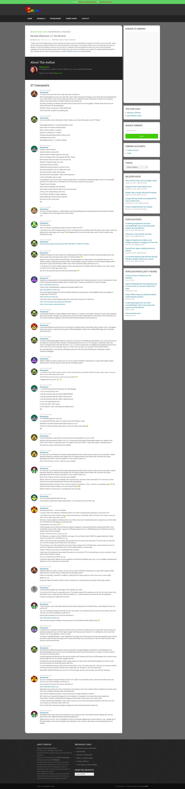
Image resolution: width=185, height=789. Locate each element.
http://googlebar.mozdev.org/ (50, 289)
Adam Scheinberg (62, 757)
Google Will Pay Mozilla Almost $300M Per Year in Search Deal (140, 200)
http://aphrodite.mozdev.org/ (50, 618)
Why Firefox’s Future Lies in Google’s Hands (141, 181)
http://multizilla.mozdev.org (49, 284)
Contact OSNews (82, 761)
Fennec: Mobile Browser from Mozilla (138, 207)
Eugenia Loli (36, 40)
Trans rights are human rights (86, 765)
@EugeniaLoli (58, 73)
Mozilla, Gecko (42, 32)
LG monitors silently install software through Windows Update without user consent (141, 258)
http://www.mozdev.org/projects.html (52, 304)
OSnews (39, 786)
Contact (85, 18)
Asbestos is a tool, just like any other (138, 234)
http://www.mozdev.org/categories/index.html (55, 302)
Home (29, 18)
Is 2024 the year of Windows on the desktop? (138, 277)
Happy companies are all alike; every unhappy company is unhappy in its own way (141, 241)
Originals (41, 18)
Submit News (71, 18)
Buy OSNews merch (134, 116)
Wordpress (56, 760)
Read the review (72, 51)
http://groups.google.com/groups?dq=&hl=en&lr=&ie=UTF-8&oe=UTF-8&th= (64, 244)
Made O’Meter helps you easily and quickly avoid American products (140, 296)
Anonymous (44, 92)
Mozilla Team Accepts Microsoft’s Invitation (141, 193)
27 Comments (70, 40)
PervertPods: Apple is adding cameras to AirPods (140, 249)
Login (129, 153)
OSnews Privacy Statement (47, 748)
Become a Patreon (134, 113)
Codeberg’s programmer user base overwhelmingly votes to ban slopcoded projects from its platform (140, 226)
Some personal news (133, 313)
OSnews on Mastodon (84, 755)
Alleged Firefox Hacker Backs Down (138, 187)
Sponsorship (55, 18)
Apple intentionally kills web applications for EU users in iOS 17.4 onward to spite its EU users (141, 286)
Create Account (132, 150)
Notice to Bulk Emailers (84, 758)
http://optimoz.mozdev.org (49, 297)
